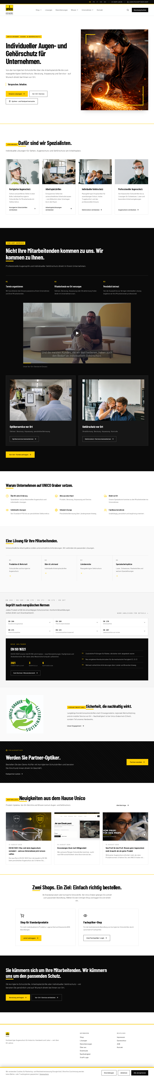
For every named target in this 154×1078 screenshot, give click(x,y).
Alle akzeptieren (140, 1073)
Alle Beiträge (121, 805)
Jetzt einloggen (29, 938)
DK (105, 2)
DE (90, 2)
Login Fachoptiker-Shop (138, 2)
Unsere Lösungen (15, 94)
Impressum (121, 1037)
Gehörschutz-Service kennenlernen (98, 439)
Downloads (84, 1051)
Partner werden (136, 762)
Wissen (73, 10)
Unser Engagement (74, 726)
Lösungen (48, 10)
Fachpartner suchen (13, 774)
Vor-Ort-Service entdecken (45, 997)
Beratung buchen (140, 10)
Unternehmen (86, 10)
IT (97, 2)
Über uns (83, 1047)
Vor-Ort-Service (38, 94)
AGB (118, 1044)
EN (101, 2)
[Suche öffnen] (128, 10)
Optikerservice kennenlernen (22, 439)
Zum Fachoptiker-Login (95, 938)
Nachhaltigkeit (85, 1054)
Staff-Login (84, 1057)
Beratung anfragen (16, 997)
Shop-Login (118, 2)
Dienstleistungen (62, 10)
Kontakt (100, 10)
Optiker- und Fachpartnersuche (23, 101)
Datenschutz (121, 1041)
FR (94, 2)
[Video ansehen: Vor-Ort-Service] (77, 333)
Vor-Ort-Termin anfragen (18, 455)
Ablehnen (123, 1073)
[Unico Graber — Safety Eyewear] (9, 10)
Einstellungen (109, 1073)
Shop (38, 10)
